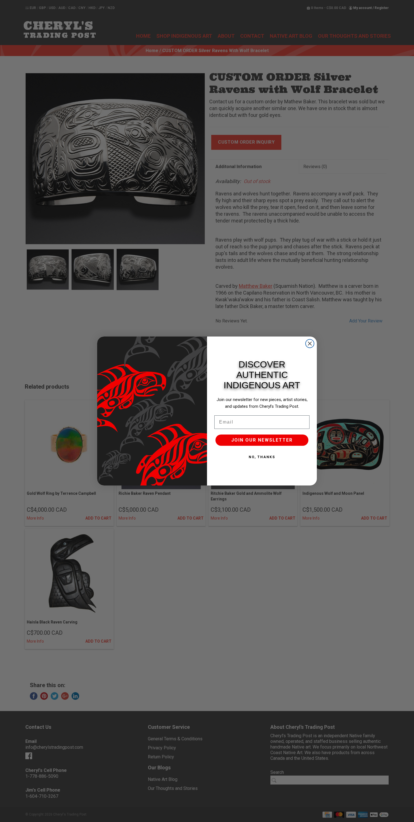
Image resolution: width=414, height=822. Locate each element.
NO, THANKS (262, 457)
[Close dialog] (310, 343)
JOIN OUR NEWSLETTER (262, 440)
